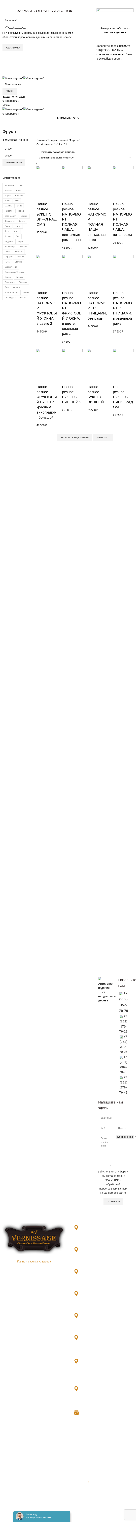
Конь (7, 231)
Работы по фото (12, 1518)
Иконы (6, 1456)
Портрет (9, 257)
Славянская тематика (15, 272)
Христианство (11, 292)
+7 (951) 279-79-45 (87, 1327)
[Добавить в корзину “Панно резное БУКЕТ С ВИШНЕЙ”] (92, 380)
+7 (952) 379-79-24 (87, 1283)
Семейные (9, 1493)
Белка (7, 200)
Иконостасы (9, 1450)
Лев (17, 236)
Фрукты (16, 287)
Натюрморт (10, 246)
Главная (41, 140)
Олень (8, 251)
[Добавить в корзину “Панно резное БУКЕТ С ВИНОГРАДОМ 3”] (40, 197)
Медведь (9, 241)
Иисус (7, 226)
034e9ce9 (9, 185)
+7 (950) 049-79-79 (87, 1349)
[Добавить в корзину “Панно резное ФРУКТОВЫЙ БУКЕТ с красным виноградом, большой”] (40, 380)
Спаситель (9, 1500)
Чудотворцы (10, 1506)
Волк (19, 206)
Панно (6, 1512)
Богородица (9, 1462)
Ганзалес (9, 211)
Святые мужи (10, 1487)
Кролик (8, 236)
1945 (20, 185)
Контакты (76, 1445)
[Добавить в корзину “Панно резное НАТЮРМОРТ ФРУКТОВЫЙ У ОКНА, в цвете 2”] (40, 286)
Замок (22, 221)
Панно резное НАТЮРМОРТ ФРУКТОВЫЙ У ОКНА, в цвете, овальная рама (72, 313)
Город (21, 211)
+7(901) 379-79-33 (87, 1239)
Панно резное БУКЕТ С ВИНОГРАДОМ (123, 397)
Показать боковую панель (57, 152)
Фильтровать (14, 162)
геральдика (10, 297)
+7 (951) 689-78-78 (87, 1305)
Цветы (26, 292)
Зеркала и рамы (12, 1444)
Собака (19, 277)
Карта (18, 226)
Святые (18, 262)
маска (23, 297)
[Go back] (6, 124)
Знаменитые (10, 1469)
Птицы (20, 257)
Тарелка (23, 282)
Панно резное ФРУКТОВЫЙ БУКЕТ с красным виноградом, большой (46, 402)
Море (20, 241)
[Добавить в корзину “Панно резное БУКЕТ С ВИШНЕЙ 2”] (66, 380)
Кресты (6, 1475)
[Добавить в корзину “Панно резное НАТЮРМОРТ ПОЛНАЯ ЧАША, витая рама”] (117, 197)
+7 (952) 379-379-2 (87, 1400)
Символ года (11, 267)
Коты (16, 231)
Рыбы (7, 262)
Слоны (8, 277)
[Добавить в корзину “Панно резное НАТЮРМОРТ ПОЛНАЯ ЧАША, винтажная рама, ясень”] (66, 197)
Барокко (19, 196)
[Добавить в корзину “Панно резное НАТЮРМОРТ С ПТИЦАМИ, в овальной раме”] (117, 286)
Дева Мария (10, 216)
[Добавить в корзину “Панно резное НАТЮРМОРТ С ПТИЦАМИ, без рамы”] (92, 286)
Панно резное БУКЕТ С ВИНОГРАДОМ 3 (46, 214)
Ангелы (8, 190)
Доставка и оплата (81, 1438)
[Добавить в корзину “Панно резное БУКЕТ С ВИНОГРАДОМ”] (117, 380)
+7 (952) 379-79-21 (87, 1261)
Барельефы (9, 1438)
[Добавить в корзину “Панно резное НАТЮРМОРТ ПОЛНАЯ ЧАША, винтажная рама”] (92, 197)
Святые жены (11, 1481)
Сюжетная (10, 282)
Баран (8, 196)
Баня (18, 190)
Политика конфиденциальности (89, 1452)
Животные (10, 221)
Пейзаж (19, 251)
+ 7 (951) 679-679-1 (88, 1377)
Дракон (24, 216)
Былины (8, 206)
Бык (17, 200)
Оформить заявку (110, 970)
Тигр (7, 287)
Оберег (23, 246)
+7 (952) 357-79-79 (68, 117)
